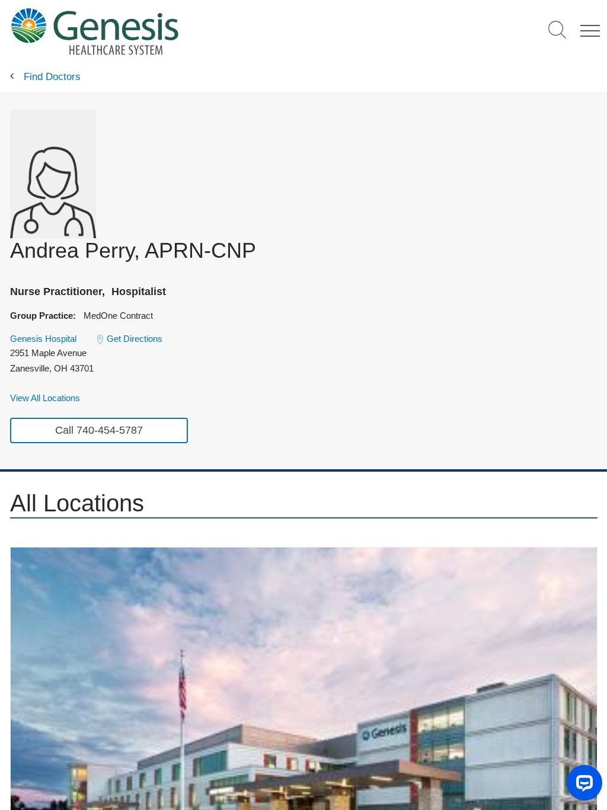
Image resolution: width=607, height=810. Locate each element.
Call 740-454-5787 (99, 430)
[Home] (178, 31)
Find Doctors (52, 76)
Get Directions (134, 339)
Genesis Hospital (43, 339)
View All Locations (45, 398)
